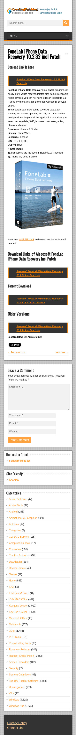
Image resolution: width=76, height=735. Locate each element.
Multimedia (15, 624)
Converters (15, 549)
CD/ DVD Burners (19, 536)
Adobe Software (18, 499)
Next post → (62, 352)
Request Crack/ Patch (21, 655)
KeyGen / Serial (18, 611)
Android (13, 511)
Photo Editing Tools (20, 643)
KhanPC (14, 479)
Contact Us (15, 728)
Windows (14, 699)
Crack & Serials (18, 555)
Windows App (16, 705)
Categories (15, 530)
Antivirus (14, 524)
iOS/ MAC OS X (18, 599)
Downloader (15, 561)
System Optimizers (20, 674)
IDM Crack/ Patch (19, 593)
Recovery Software (19, 649)
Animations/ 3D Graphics (23, 517)
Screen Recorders (19, 662)
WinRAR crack (26, 239)
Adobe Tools (16, 505)
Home (12, 580)
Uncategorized (17, 687)
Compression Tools (20, 543)
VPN (11, 693)
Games (13, 574)
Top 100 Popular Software (23, 680)
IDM (11, 586)
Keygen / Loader (18, 605)
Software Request (19, 460)
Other (12, 630)
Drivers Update (17, 568)
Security (13, 668)
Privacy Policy (17, 723)
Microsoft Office (18, 618)
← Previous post (16, 352)
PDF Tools (15, 637)
